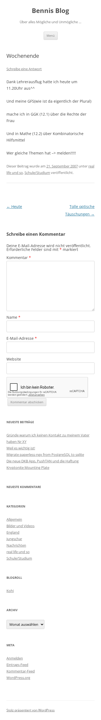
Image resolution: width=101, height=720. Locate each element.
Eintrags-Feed (17, 664)
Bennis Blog (50, 10)
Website (13, 359)
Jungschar (14, 538)
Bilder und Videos (20, 525)
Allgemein (14, 519)
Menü (51, 35)
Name (13, 317)
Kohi (10, 590)
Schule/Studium (37, 172)
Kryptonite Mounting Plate (27, 467)
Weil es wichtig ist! (20, 448)
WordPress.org (18, 677)
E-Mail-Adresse (21, 338)
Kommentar (18, 257)
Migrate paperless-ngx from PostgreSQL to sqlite (45, 454)
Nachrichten (16, 545)
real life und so (18, 551)
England (12, 532)
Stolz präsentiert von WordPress (30, 710)
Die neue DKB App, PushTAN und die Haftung (42, 461)
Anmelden (14, 658)
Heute (14, 206)
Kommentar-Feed (20, 671)
